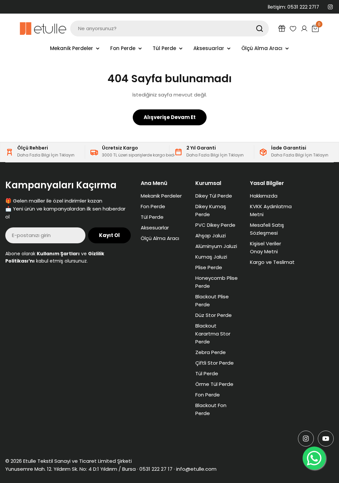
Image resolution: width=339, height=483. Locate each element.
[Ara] (260, 28)
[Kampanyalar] (281, 28)
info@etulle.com (196, 468)
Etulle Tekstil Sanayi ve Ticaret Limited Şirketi (77, 460)
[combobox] (169, 28)
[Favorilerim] (293, 28)
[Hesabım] (304, 28)
